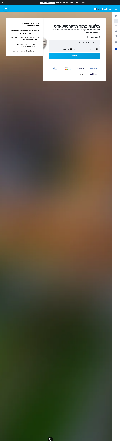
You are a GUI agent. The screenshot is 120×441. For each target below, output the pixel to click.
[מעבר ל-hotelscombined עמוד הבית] (102, 9)
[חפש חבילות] (116, 30)
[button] (2, 2)
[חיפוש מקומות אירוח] (116, 21)
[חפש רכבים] (116, 25)
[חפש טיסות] (116, 16)
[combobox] (92, 37)
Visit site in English (47, 2)
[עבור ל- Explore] (116, 35)
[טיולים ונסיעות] (116, 42)
